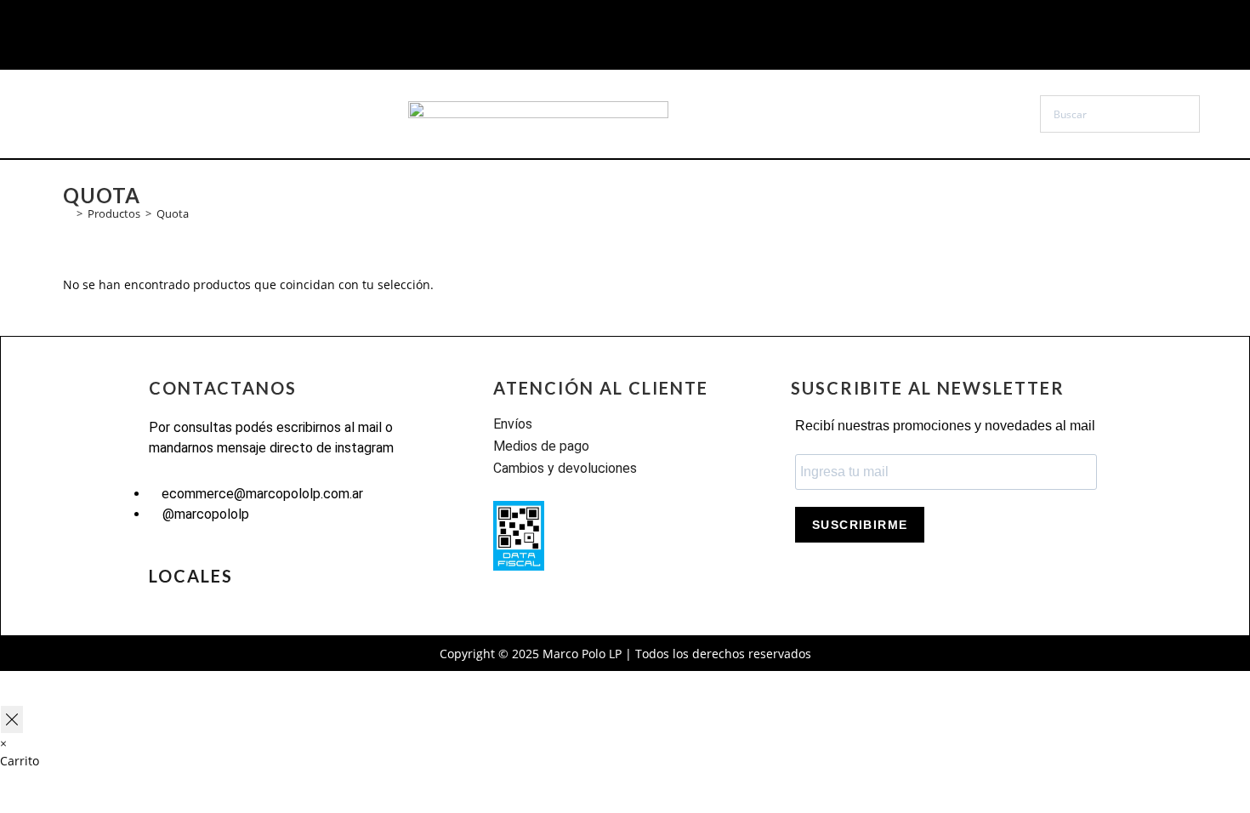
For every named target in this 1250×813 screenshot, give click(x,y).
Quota (172, 213)
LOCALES (191, 576)
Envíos (512, 424)
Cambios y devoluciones (565, 468)
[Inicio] (67, 213)
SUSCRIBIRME (859, 525)
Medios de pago (541, 446)
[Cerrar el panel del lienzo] (12, 719)
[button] (140, 114)
